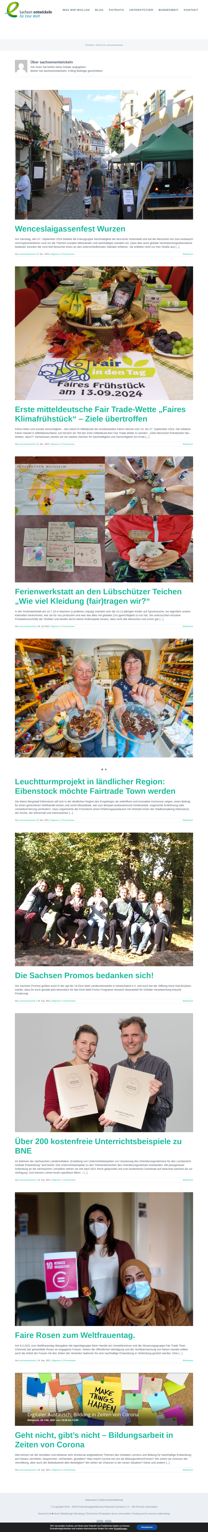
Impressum (91, 1500)
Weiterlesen (188, 254)
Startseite (89, 45)
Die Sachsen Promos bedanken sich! (84, 975)
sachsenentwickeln (27, 254)
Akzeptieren (147, 1527)
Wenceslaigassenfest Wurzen (70, 228)
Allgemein (55, 254)
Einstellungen (120, 1528)
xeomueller (124, 1513)
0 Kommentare (68, 254)
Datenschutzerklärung (111, 1500)
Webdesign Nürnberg (72, 1513)
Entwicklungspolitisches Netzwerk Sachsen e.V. (104, 1506)
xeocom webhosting (159, 1513)
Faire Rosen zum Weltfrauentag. (75, 1335)
